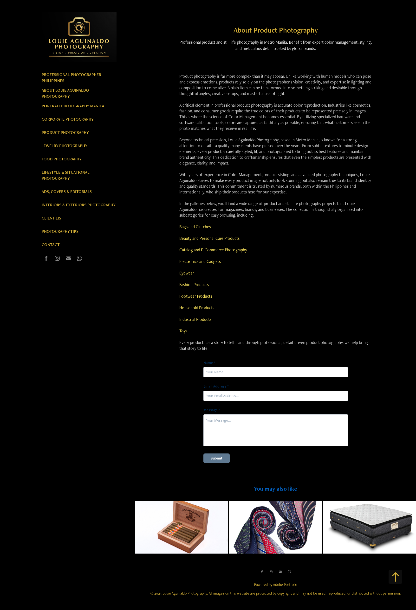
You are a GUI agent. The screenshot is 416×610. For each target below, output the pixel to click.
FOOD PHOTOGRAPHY (62, 159)
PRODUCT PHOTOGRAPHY (65, 132)
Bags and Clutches (195, 226)
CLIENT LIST (52, 218)
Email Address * (216, 386)
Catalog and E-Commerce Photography (213, 250)
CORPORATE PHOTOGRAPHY (68, 119)
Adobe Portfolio (285, 584)
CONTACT (51, 244)
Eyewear (186, 273)
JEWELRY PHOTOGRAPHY (64, 145)
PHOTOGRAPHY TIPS (60, 231)
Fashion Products (194, 284)
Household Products (196, 307)
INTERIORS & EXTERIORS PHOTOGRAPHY (79, 204)
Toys (183, 331)
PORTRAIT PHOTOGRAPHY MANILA (73, 106)
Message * (211, 410)
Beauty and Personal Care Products (209, 238)
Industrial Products (195, 319)
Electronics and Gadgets (200, 261)
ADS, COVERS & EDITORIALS (67, 191)
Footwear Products (195, 296)
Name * (209, 363)
